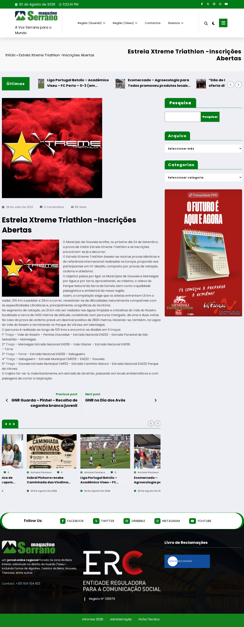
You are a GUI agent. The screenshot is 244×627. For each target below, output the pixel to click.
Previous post (66, 394)
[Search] (206, 23)
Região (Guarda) (90, 23)
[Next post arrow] (155, 400)
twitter (107, 521)
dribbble (138, 521)
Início (10, 55)
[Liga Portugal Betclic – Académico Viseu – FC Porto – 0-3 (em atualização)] (30, 451)
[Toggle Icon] (223, 23)
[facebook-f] (202, 4)
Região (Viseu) (123, 23)
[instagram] (220, 4)
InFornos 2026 (92, 619)
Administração (121, 619)
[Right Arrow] (238, 84)
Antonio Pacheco (19, 472)
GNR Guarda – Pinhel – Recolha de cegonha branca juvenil (44, 403)
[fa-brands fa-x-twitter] (208, 4)
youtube (204, 521)
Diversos (174, 23)
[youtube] (226, 4)
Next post (92, 394)
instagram (171, 521)
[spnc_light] (213, 22)
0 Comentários (54, 207)
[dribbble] (214, 4)
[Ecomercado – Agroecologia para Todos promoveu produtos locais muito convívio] (83, 451)
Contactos (153, 23)
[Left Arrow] (230, 84)
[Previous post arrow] (7, 400)
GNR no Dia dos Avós (105, 400)
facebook (75, 521)
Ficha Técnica (149, 619)
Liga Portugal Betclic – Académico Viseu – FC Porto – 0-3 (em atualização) (61, 83)
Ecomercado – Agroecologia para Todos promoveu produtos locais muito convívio (141, 83)
